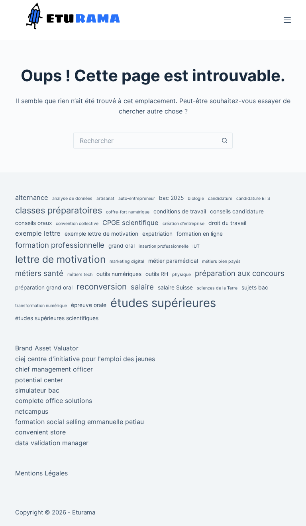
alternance (31, 197)
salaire (142, 286)
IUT (196, 246)
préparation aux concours (239, 273)
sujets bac (254, 287)
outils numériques (118, 274)
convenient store (40, 432)
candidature (220, 198)
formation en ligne (200, 234)
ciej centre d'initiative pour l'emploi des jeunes (85, 359)
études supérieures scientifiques (56, 318)
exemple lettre (38, 233)
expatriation (157, 234)
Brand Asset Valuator (46, 348)
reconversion (101, 286)
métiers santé (39, 273)
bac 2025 (171, 198)
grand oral (121, 245)
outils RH (156, 274)
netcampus (31, 411)
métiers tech (79, 274)
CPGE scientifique (130, 223)
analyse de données (72, 198)
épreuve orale (88, 305)
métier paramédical (173, 261)
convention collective (77, 223)
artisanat (105, 198)
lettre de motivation (60, 259)
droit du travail (227, 223)
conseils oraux (33, 223)
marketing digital (127, 261)
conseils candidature (237, 211)
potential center (39, 380)
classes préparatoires (58, 210)
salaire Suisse (175, 287)
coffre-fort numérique (127, 212)
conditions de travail (179, 211)
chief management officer (54, 369)
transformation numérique (41, 305)
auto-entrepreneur (136, 198)
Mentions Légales (41, 473)
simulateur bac (37, 390)
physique (181, 274)
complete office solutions (53, 401)
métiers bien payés (221, 261)
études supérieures (163, 303)
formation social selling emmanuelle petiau (79, 422)
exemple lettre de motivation (101, 234)
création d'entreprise (183, 223)
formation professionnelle (59, 245)
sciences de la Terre (217, 288)
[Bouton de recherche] (225, 141)
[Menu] (287, 19)
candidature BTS (253, 198)
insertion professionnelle (163, 246)
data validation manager (51, 443)
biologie (196, 198)
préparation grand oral (44, 287)
